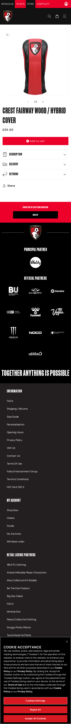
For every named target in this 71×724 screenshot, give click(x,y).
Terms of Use (15, 684)
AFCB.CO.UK (7, 3)
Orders (10, 518)
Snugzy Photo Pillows (19, 627)
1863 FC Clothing (16, 564)
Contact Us (13, 455)
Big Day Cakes (15, 596)
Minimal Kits (13, 611)
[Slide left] (28, 102)
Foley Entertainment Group (22, 471)
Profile (10, 526)
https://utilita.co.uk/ (35, 353)
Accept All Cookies (35, 718)
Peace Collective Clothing (21, 619)
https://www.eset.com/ (13, 312)
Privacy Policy (14, 440)
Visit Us (11, 447)
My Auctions (14, 533)
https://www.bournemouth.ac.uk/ (13, 291)
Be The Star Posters (18, 588)
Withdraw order (15, 541)
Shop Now (12, 510)
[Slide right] (43, 102)
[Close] (67, 641)
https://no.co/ (35, 332)
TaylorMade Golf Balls (19, 635)
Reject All (35, 709)
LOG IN (66, 4)
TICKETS (20, 3)
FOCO (10, 603)
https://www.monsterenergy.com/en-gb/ (13, 332)
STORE (30, 3)
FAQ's (10, 401)
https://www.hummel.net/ (35, 312)
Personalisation (15, 424)
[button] (64, 16)
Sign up (35, 215)
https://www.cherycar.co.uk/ (35, 291)
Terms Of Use (14, 463)
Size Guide (13, 416)
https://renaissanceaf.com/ (57, 332)
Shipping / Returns (17, 408)
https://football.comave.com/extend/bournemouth (57, 291)
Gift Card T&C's (15, 487)
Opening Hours (15, 432)
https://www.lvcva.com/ (57, 312)
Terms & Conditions (18, 479)
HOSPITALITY (43, 3)
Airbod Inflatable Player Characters (26, 572)
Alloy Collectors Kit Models (22, 580)
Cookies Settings (35, 700)
